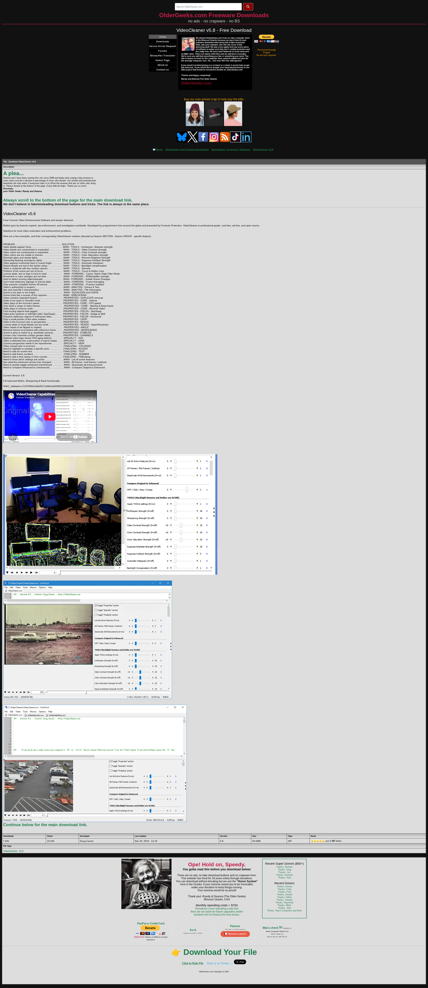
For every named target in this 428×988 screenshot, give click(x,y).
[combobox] (208, 6)
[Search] (248, 6)
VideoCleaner (10, 850)
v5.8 (21, 850)
